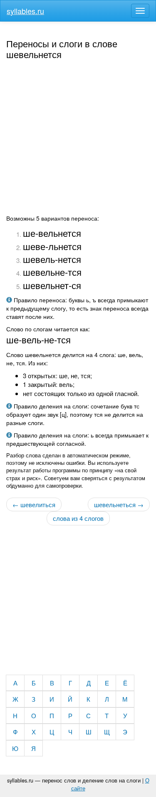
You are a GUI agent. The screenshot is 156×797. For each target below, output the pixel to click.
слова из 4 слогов (78, 518)
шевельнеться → (119, 504)
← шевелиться (33, 504)
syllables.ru (25, 10)
